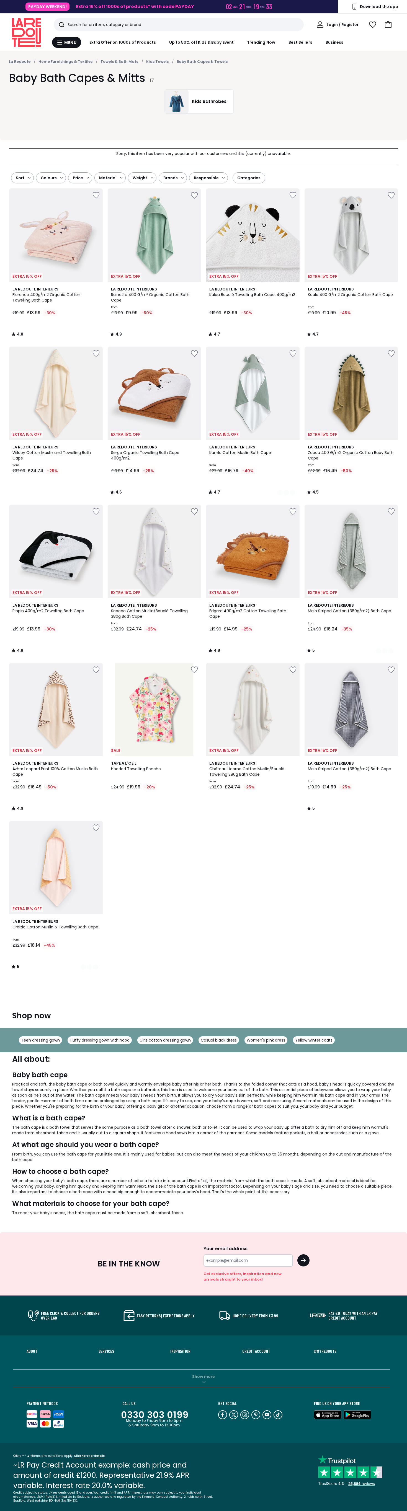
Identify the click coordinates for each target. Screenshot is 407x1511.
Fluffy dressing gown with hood (100, 1040)
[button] (388, 24)
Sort (20, 178)
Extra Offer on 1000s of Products (122, 42)
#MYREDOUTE (325, 1351)
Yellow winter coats (314, 1040)
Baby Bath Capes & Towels (202, 61)
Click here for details (89, 1456)
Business (335, 42)
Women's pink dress (266, 1040)
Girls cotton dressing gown (165, 1040)
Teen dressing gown (40, 1040)
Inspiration (180, 1351)
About (32, 1351)
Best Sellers (300, 42)
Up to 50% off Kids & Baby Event (201, 42)
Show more (203, 1376)
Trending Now (261, 42)
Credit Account (256, 1351)
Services (106, 1351)
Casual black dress (219, 1040)
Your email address (226, 1248)
